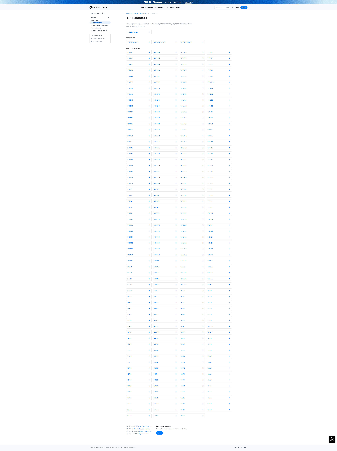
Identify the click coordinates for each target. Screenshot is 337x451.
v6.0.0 (139, 303)
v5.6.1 (139, 309)
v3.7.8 (193, 362)
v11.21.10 (220, 82)
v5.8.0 (193, 303)
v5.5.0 (220, 309)
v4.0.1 (139, 362)
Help (177, 7)
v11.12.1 (166, 172)
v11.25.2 (220, 64)
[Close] (335, 2)
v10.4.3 (193, 273)
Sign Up (160, 433)
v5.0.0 (193, 326)
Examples (94, 20)
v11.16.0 (166, 136)
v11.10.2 (220, 177)
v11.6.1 (166, 195)
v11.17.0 (220, 124)
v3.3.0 (220, 404)
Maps (142, 7)
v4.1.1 (193, 350)
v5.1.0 (220, 320)
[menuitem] (233, 7)
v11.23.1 (166, 76)
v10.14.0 (193, 243)
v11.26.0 (166, 64)
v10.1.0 (166, 285)
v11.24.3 (193, 70)
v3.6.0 (220, 380)
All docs (128, 13)
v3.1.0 (193, 416)
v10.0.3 (193, 285)
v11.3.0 (193, 207)
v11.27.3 (166, 58)
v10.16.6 (193, 231)
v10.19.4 (166, 219)
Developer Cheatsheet (144, 431)
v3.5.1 (220, 386)
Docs (105, 7)
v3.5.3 (166, 386)
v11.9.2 (220, 183)
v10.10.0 (139, 261)
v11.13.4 (166, 160)
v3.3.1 (193, 404)
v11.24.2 (220, 70)
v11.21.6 (220, 88)
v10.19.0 (166, 225)
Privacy (112, 447)
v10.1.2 (139, 285)
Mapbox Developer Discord (142, 429)
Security (117, 447)
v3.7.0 (193, 374)
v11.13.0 (166, 166)
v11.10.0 (166, 183)
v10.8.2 (220, 261)
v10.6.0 (220, 267)
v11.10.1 (139, 183)
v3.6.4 (220, 374)
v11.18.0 (139, 124)
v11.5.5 (220, 195)
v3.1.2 (139, 416)
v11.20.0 (166, 106)
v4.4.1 (193, 344)
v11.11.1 (139, 177)
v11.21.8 (166, 88)
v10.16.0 (139, 243)
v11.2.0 (139, 213)
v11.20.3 (193, 100)
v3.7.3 (220, 368)
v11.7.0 (139, 195)
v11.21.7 (193, 88)
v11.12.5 (193, 166)
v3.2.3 (139, 410)
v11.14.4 (220, 148)
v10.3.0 (193, 279)
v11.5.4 (139, 201)
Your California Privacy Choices (128, 447)
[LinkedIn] (242, 448)
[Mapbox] (95, 7)
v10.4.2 (220, 273)
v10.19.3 (193, 219)
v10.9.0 (193, 261)
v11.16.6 (139, 130)
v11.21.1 (139, 100)
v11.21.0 (166, 100)
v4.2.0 (166, 350)
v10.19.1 (139, 225)
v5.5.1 (193, 309)
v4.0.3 (193, 356)
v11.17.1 (193, 124)
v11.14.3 (139, 154)
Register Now (188, 2)
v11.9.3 (193, 183)
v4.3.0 (139, 350)
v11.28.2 (193, 52)
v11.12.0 (193, 172)
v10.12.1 (193, 249)
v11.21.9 (139, 88)
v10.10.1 (220, 255)
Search (160, 7)
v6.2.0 (193, 297)
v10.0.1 (220, 285)
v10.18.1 (220, 225)
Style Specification (100, 25)
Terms (107, 447)
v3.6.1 (193, 380)
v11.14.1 (193, 154)
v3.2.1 (193, 410)
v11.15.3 (220, 136)
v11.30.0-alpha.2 (193, 42)
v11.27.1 (220, 58)
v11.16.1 (139, 136)
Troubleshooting (100, 30)
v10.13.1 (220, 243)
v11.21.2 (220, 94)
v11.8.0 (193, 189)
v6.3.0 (220, 291)
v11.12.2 (139, 172)
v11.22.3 (139, 82)
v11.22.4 (220, 76)
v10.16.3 (166, 237)
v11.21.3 (193, 94)
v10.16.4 (139, 237)
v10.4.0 (166, 279)
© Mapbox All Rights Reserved (97, 447)
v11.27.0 (139, 64)
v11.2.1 (220, 207)
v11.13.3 (193, 160)
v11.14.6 (166, 148)
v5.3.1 (193, 314)
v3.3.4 (220, 398)
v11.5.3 (166, 201)
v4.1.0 (220, 350)
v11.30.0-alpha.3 (166, 42)
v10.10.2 (193, 255)
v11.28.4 (139, 52)
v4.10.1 (193, 332)
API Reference (96, 22)
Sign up (244, 7)
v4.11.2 (220, 326)
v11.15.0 (193, 142)
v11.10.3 (193, 177)
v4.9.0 (139, 338)
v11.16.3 (193, 130)
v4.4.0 (220, 344)
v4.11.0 (166, 332)
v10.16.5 (220, 231)
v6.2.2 (139, 297)
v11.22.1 (166, 82)
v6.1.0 (220, 297)
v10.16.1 (220, 237)
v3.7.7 (220, 362)
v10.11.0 (166, 255)
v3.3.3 (139, 404)
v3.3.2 (166, 404)
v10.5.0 (166, 273)
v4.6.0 (139, 344)
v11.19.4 (139, 112)
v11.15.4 (193, 136)
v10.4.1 (139, 279)
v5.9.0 (166, 303)
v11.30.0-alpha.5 (139, 42)
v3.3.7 (139, 398)
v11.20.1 (139, 106)
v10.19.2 (220, 219)
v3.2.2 (166, 410)
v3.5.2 (193, 386)
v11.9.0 (166, 189)
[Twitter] (239, 448)
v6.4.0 (193, 291)
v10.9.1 (166, 261)
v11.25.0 (166, 70)
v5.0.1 (166, 326)
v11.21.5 (139, 94)
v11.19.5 (220, 106)
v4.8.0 (166, 338)
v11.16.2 (220, 130)
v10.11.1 (139, 255)
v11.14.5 (193, 148)
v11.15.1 (166, 142)
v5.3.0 (220, 314)
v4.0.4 (166, 356)
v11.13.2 (220, 160)
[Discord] (245, 448)
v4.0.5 (139, 356)
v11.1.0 (166, 213)
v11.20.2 (220, 100)
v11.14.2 (166, 154)
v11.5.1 (220, 201)
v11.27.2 (193, 58)
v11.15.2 (139, 142)
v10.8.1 (139, 267)
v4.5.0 (166, 344)
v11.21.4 (166, 94)
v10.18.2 (193, 225)
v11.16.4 (166, 130)
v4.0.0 (166, 362)
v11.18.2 (193, 118)
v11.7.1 (220, 189)
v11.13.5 (139, 160)
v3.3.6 (166, 398)
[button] (233, 7)
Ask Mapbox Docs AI (142, 434)
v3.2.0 (220, 410)
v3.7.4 (193, 368)
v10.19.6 (220, 213)
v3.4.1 (193, 392)
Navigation (151, 7)
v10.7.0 (166, 267)
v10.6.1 (193, 267)
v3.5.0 (139, 392)
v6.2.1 (166, 297)
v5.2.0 (139, 320)
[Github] (236, 448)
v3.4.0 (220, 392)
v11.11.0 (166, 177)
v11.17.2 (166, 124)
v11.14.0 (220, 154)
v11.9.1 (139, 189)
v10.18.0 (139, 231)
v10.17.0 (166, 231)
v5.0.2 (139, 326)
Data (171, 7)
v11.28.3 (166, 52)
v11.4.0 (166, 207)
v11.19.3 (166, 112)
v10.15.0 (166, 243)
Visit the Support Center (143, 426)
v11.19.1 (220, 112)
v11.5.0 (139, 207)
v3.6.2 (166, 380)
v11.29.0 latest (139, 32)
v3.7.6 (139, 368)
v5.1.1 (193, 320)
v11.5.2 (193, 201)
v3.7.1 (166, 374)
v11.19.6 (193, 106)
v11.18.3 (166, 118)
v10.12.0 (220, 249)
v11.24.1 (139, 76)
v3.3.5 (193, 398)
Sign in (237, 7)
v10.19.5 (139, 219)
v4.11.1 (139, 332)
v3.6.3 (139, 380)
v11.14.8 (220, 142)
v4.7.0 (220, 338)
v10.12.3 (139, 249)
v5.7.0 (220, 303)
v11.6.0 (193, 195)
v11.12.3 (220, 166)
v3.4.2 (166, 392)
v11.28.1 (220, 52)
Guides (93, 17)
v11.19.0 (139, 118)
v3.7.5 (166, 368)
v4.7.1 (193, 338)
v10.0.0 (139, 291)
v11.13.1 (139, 166)
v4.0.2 (220, 356)
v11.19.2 (193, 112)
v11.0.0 (193, 213)
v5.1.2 (166, 320)
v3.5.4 (139, 386)
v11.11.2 (220, 172)
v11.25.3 (193, 64)
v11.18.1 (220, 118)
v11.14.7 (139, 148)
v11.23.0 (193, 76)
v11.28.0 (139, 58)
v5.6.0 (166, 309)
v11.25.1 (139, 70)
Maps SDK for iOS (98, 13)
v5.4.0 (139, 314)
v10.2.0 (220, 279)
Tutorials (98, 28)
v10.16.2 (193, 237)
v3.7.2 (139, 374)
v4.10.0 (220, 332)
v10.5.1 (139, 273)
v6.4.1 (166, 291)
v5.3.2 (166, 314)
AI (165, 7)
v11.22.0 (193, 82)
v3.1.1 (166, 416)
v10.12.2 (166, 249)
